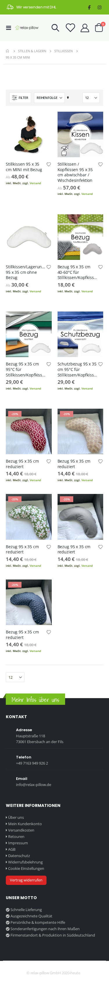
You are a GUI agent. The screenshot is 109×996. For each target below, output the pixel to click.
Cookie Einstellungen (26, 868)
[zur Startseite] (26, 28)
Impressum (18, 842)
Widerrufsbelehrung (25, 862)
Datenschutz (19, 855)
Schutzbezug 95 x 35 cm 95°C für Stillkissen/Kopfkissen (78, 369)
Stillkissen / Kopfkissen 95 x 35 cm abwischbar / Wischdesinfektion (75, 172)
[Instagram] (99, 7)
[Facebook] (89, 7)
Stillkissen (63, 50)
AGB (11, 849)
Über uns (16, 817)
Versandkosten (21, 830)
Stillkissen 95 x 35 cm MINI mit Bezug (24, 167)
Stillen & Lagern (32, 50)
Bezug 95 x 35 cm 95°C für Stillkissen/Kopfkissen (26, 369)
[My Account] (85, 27)
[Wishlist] (70, 27)
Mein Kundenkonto (25, 823)
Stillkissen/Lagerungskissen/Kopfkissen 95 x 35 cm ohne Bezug (26, 272)
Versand (35, 183)
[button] (49, 165)
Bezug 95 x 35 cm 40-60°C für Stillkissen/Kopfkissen (78, 272)
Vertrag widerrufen (26, 880)
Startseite (8, 51)
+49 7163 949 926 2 (32, 763)
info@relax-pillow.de (33, 784)
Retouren (16, 836)
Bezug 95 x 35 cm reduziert (22, 464)
